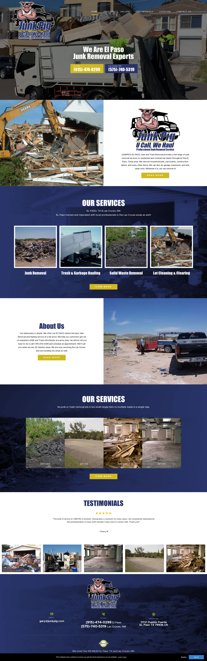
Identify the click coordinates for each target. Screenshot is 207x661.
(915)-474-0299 (87, 69)
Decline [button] (184, 657)
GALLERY (125, 12)
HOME (94, 12)
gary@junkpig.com (51, 621)
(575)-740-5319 (121, 69)
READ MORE (155, 175)
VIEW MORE (103, 287)
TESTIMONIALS (144, 12)
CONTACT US (184, 12)
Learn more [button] (122, 657)
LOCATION (165, 12)
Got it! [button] (196, 657)
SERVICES (109, 12)
